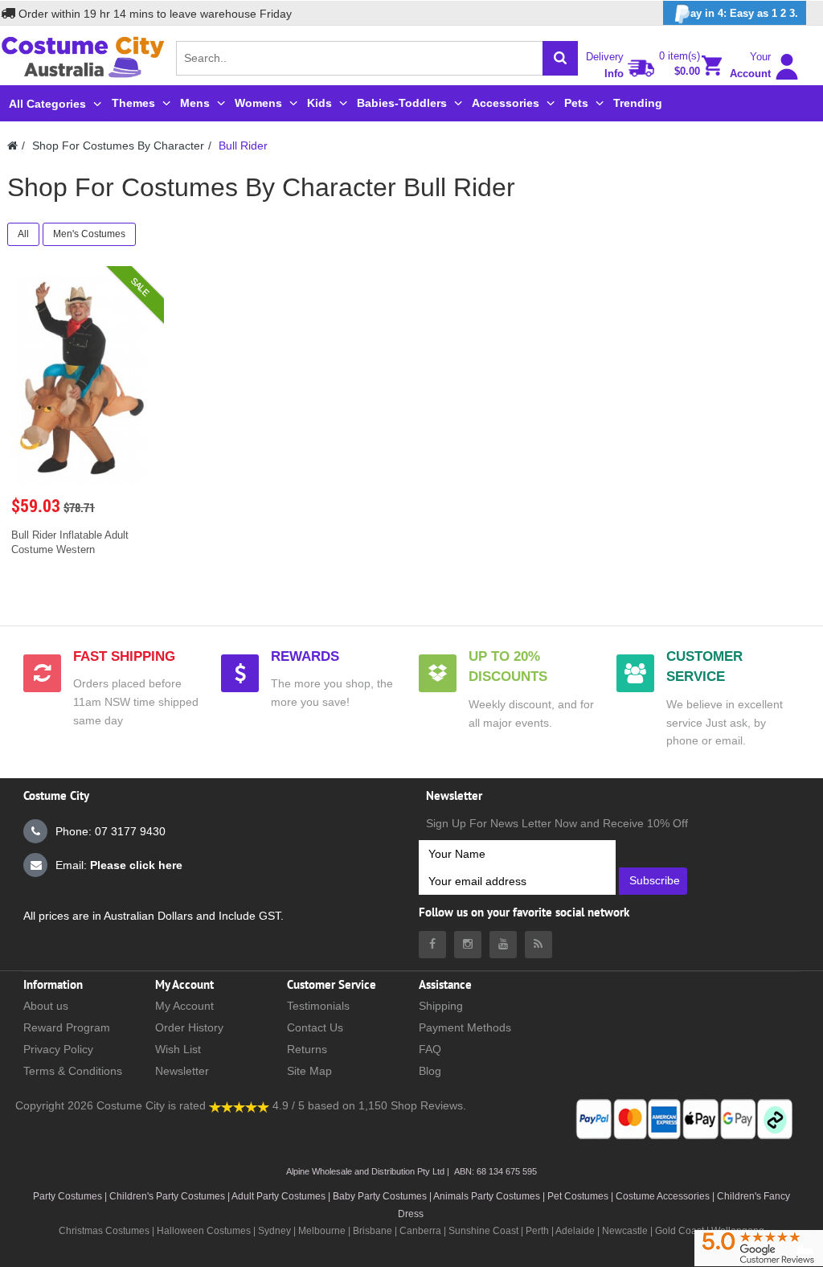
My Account (184, 1005)
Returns (307, 1049)
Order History (189, 1027)
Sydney (274, 1230)
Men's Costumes (89, 234)
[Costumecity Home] (12, 145)
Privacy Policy (58, 1049)
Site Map (309, 1070)
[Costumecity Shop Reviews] (239, 1105)
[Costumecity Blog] (538, 944)
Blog (430, 1070)
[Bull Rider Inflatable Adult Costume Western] (82, 380)
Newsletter (182, 1070)
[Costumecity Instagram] (467, 944)
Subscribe (654, 880)
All (23, 234)
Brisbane (372, 1230)
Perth (537, 1230)
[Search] (560, 58)
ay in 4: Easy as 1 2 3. (744, 13)
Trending (637, 102)
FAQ (430, 1049)
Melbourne (322, 1230)
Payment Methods (465, 1027)
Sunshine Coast (483, 1230)
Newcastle (626, 1230)
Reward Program (66, 1027)
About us (45, 1005)
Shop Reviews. (428, 1105)
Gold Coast (679, 1230)
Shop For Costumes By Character (118, 145)
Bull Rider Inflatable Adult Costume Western (70, 542)
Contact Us (315, 1027)
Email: (118, 865)
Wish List (178, 1049)
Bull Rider (243, 145)
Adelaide (575, 1230)
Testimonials (318, 1005)
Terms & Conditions (72, 1070)
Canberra (420, 1230)
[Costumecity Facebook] (432, 944)
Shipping (441, 1005)
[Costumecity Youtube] (503, 944)
